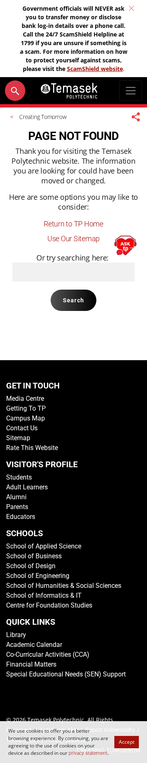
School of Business (34, 556)
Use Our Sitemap (73, 238)
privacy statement (88, 753)
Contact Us (22, 428)
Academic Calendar (34, 645)
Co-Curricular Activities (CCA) (47, 654)
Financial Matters (31, 664)
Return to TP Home (73, 223)
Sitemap (18, 438)
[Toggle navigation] (130, 90)
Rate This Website (32, 448)
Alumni (16, 497)
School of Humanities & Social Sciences (63, 585)
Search (73, 300)
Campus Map (25, 418)
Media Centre (25, 398)
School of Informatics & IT (44, 595)
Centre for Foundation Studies (49, 605)
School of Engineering (37, 576)
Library (16, 635)
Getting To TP (26, 408)
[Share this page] (136, 117)
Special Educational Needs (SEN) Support (66, 674)
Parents (17, 507)
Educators (20, 517)
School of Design (31, 566)
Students (19, 477)
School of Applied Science (43, 546)
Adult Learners (27, 487)
